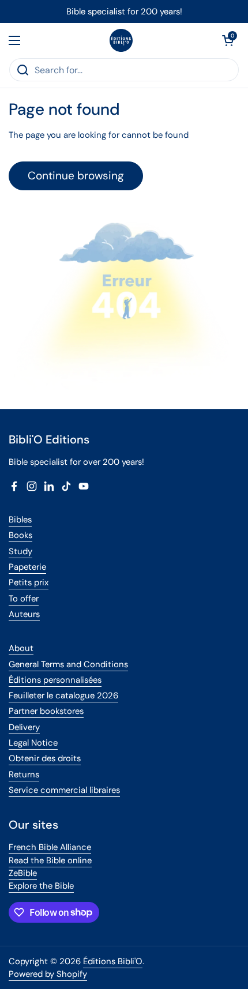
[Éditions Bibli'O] (121, 40)
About (21, 648)
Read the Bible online (50, 860)
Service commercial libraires (64, 790)
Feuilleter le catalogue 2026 (63, 695)
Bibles (20, 519)
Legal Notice (33, 743)
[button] (227, 40)
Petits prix (28, 582)
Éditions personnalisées (55, 680)
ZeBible (23, 873)
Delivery (24, 727)
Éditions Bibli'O (112, 961)
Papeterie (27, 567)
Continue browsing (76, 175)
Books (20, 535)
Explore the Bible (41, 886)
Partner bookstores (46, 711)
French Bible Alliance (50, 847)
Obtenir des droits (45, 758)
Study (20, 551)
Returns (24, 774)
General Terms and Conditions (68, 664)
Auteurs (24, 614)
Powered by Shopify (48, 974)
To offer (24, 598)
